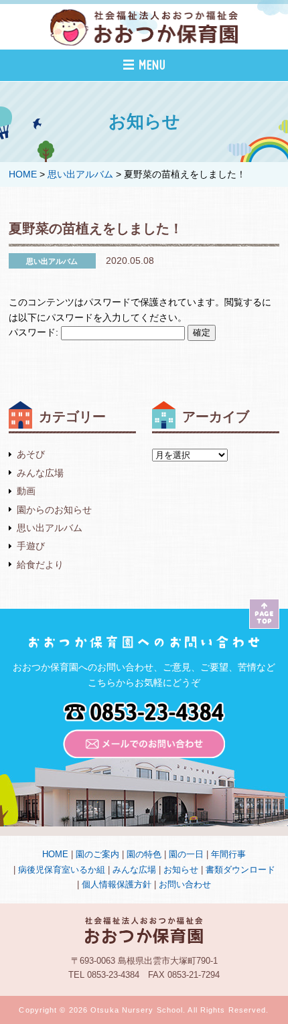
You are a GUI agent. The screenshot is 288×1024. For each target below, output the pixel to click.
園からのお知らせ (54, 509)
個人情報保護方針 (116, 884)
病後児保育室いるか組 (61, 870)
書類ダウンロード (240, 870)
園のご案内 (97, 854)
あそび (31, 454)
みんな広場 (40, 472)
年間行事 (228, 854)
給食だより (40, 564)
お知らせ (180, 870)
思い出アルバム (49, 527)
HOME (55, 854)
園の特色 (144, 854)
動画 (26, 491)
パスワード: (35, 332)
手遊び (31, 545)
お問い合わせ (185, 884)
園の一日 (186, 854)
